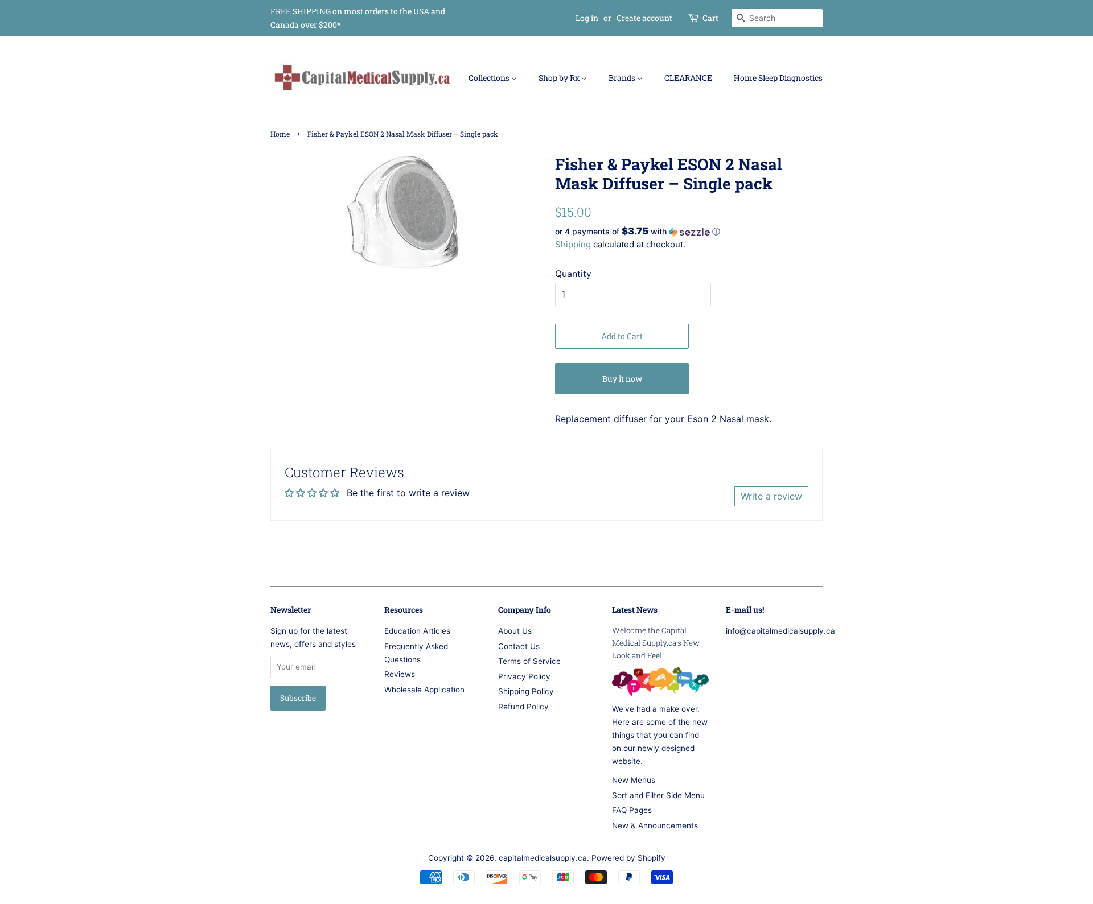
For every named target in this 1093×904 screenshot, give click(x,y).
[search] (777, 18)
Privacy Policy (524, 676)
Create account (644, 18)
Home (280, 133)
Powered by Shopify (628, 857)
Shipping (573, 244)
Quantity (573, 273)
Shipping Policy (526, 691)
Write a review (771, 496)
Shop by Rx (560, 77)
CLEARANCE (688, 77)
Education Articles (417, 630)
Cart (710, 18)
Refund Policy (523, 706)
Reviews (399, 674)
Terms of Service (529, 661)
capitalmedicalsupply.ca (543, 857)
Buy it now (622, 378)
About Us (515, 630)
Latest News (635, 609)
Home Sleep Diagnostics (778, 77)
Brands (623, 77)
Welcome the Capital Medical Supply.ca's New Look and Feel (656, 643)
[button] (689, 231)
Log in (587, 18)
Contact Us (519, 646)
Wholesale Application (424, 689)
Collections (490, 77)
